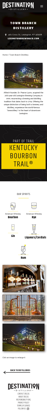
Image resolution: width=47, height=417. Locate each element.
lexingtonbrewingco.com (23, 39)
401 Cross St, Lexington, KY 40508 (25, 34)
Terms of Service (23, 405)
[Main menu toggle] (41, 6)
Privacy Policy (23, 402)
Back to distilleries (20, 370)
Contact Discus (23, 393)
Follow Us (22, 408)
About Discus (23, 396)
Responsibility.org (23, 399)
